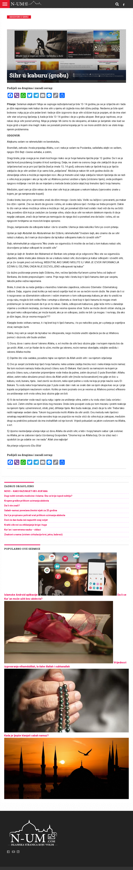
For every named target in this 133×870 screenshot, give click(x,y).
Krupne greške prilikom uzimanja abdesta (26, 500)
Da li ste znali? (12, 505)
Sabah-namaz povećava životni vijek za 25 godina (30, 510)
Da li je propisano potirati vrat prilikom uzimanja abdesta (34, 515)
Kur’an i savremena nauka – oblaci (22, 529)
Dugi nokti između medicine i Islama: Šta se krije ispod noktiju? (38, 496)
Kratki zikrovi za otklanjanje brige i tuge (25, 525)
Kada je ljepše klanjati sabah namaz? (26, 735)
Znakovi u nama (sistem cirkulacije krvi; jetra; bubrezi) (33, 534)
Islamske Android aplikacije (21, 594)
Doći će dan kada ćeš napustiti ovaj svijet (26, 520)
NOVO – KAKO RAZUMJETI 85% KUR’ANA (26, 491)
